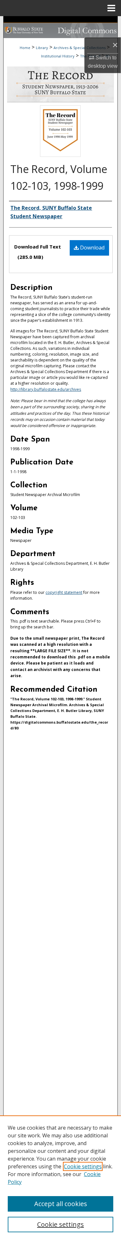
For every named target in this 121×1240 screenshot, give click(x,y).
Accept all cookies (60, 1203)
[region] (60, 1177)
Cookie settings (83, 1166)
